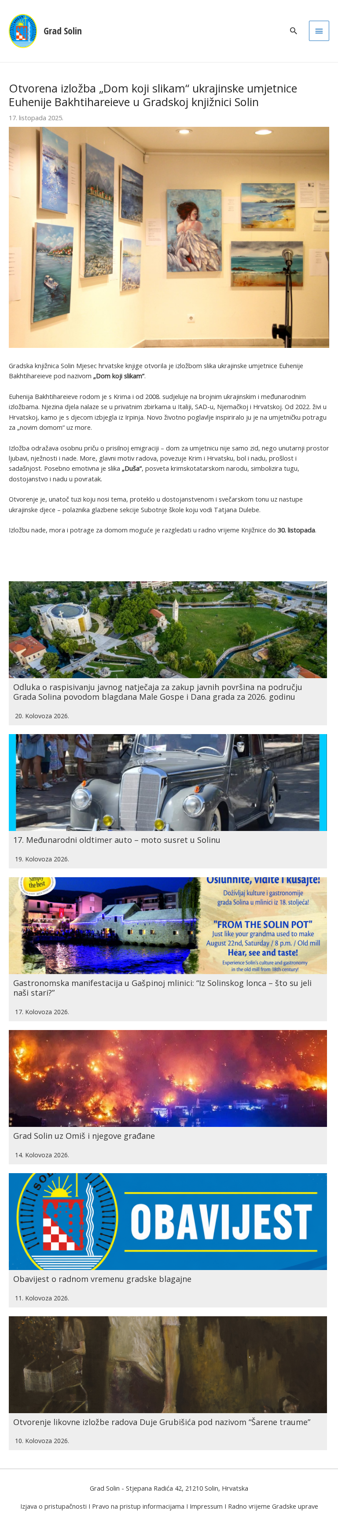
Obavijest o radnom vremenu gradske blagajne (102, 1279)
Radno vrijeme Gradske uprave (273, 1506)
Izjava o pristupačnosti (53, 1506)
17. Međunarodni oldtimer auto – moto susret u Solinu (116, 840)
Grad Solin (63, 30)
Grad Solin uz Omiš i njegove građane (84, 1135)
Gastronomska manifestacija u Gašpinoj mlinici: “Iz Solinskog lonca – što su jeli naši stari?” (162, 988)
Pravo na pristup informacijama (138, 1506)
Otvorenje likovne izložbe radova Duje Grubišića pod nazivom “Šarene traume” (161, 1422)
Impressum (206, 1506)
